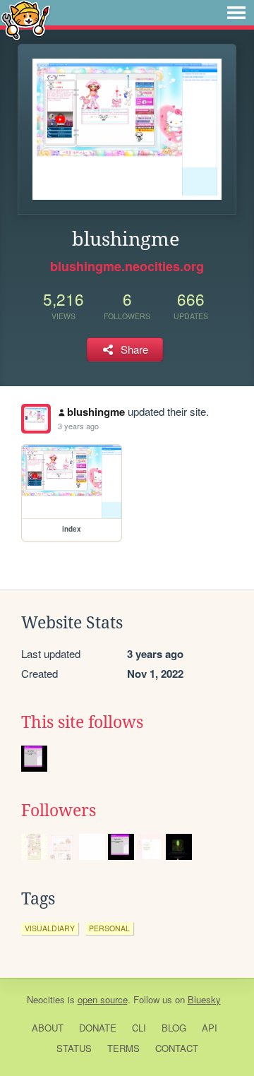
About (48, 1027)
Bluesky (204, 999)
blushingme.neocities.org (127, 266)
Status (74, 1048)
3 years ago (78, 425)
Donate (97, 1027)
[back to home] (26, 19)
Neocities (46, 999)
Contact (176, 1048)
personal (109, 928)
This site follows (82, 722)
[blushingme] (36, 419)
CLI (139, 1027)
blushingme (96, 411)
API (209, 1027)
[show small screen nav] (236, 12)
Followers (58, 810)
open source (103, 999)
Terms (123, 1048)
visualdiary (50, 928)
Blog (174, 1027)
